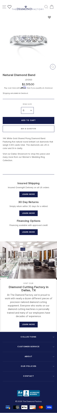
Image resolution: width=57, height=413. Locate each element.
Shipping (6, 93)
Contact (28, 376)
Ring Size (27, 104)
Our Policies (28, 366)
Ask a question (28, 129)
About (28, 356)
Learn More (28, 194)
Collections (28, 337)
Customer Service (28, 346)
